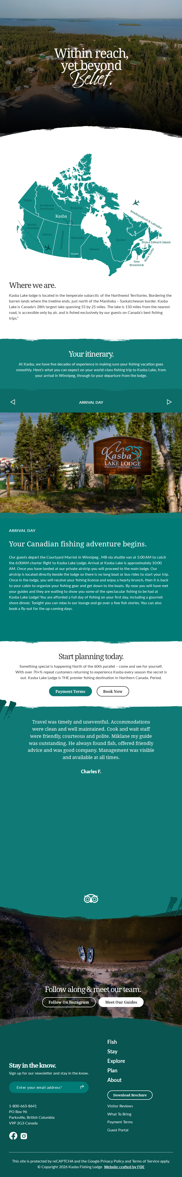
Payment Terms (120, 1121)
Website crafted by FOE (124, 1166)
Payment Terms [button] (70, 691)
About (114, 1080)
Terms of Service (145, 1161)
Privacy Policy (112, 1161)
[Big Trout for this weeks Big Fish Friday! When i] (75, 945)
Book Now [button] (113, 691)
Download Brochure (130, 1095)
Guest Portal (117, 1130)
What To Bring (119, 1114)
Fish (112, 1042)
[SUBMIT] (81, 1087)
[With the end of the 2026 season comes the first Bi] (105, 959)
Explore (116, 1061)
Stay (112, 1051)
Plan (112, 1070)
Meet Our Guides (121, 1002)
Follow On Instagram (69, 1002)
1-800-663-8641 (23, 1106)
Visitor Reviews (120, 1106)
